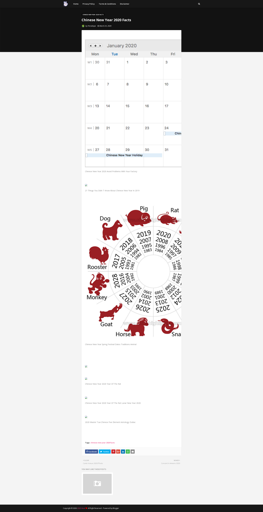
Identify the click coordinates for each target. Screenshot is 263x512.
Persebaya (92, 26)
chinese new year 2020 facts (103, 442)
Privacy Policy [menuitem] (89, 4)
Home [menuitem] (75, 4)
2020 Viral (81, 508)
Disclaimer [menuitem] (124, 4)
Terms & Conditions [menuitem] (107, 4)
